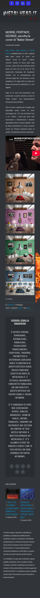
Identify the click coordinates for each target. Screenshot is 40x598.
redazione (10, 305)
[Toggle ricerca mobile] (31, 19)
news (28, 308)
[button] (7, 503)
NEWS (20, 308)
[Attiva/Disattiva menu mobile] (35, 19)
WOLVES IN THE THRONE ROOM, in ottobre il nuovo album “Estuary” (12, 508)
